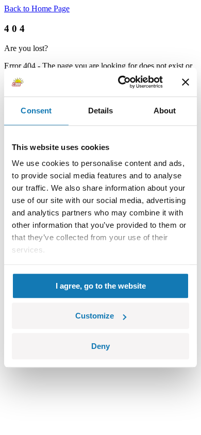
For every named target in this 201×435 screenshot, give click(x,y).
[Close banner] (185, 82)
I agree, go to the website (101, 285)
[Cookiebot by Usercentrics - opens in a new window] (122, 82)
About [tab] (165, 110)
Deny (100, 346)
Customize (94, 315)
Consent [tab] (36, 110)
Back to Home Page (37, 8)
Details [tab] (100, 110)
